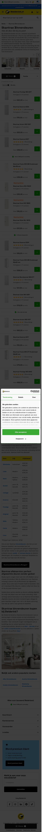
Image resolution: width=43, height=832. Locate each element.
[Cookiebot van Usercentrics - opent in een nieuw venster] (30, 391)
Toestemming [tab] (7, 397)
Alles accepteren (21, 432)
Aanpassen (20, 439)
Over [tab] (34, 397)
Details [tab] (20, 397)
